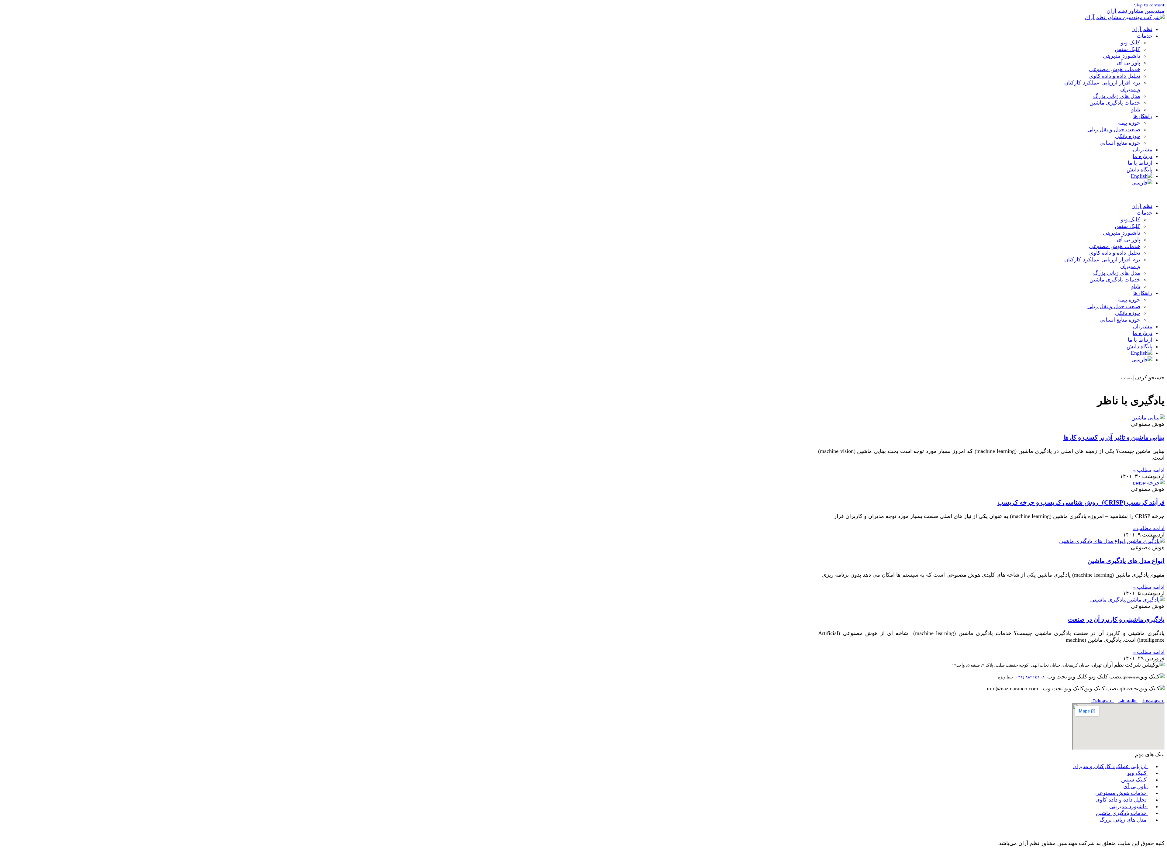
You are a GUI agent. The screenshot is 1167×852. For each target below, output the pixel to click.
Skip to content (1149, 5)
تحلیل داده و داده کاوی (1114, 76)
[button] (991, 194)
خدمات (1144, 36)
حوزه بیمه (1129, 123)
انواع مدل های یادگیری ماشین (1126, 560)
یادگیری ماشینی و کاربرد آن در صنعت (1116, 619)
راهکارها (1142, 116)
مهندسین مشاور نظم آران (1136, 11)
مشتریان (1142, 150)
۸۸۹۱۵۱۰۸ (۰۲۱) (1030, 677)
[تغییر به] (1141, 176)
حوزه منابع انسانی (1120, 143)
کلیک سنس (1127, 49)
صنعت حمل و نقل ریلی (1113, 129)
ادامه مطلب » (1149, 470)
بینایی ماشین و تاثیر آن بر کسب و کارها (1114, 437)
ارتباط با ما (1140, 163)
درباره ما (1142, 156)
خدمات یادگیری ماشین (1115, 103)
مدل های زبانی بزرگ (1116, 96)
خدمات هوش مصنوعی (1114, 69)
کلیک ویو (1130, 43)
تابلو (1135, 109)
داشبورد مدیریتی (1121, 56)
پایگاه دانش (1139, 170)
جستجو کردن (1150, 378)
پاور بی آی (1128, 63)
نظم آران (1141, 29)
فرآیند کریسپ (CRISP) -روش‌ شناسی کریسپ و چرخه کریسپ (1081, 502)
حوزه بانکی (1127, 136)
